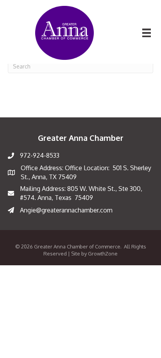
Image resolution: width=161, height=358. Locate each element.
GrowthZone (103, 253)
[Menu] (146, 33)
